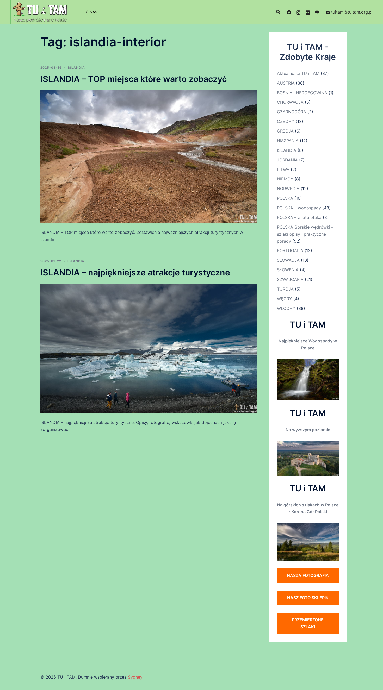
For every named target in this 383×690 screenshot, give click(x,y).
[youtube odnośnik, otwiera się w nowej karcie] (317, 12)
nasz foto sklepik (308, 597)
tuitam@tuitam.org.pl (352, 12)
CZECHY (285, 121)
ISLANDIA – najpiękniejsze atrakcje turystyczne (135, 272)
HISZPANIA (288, 140)
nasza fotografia (308, 575)
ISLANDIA (76, 68)
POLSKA (285, 198)
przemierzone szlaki (308, 623)
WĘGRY (284, 298)
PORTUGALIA (290, 250)
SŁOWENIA (288, 269)
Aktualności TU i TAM (298, 73)
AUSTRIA (286, 83)
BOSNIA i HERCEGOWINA (302, 92)
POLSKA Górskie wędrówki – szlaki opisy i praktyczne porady (305, 234)
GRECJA (285, 131)
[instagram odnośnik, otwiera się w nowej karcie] (298, 12)
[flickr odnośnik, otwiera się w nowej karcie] (308, 12)
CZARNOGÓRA (291, 111)
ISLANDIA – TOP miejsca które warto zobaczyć (133, 79)
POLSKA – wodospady (299, 207)
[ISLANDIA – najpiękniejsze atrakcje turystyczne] (148, 347)
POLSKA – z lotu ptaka (299, 217)
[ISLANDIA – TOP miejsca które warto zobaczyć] (148, 156)
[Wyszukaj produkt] (278, 12)
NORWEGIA (288, 188)
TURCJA (285, 289)
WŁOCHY (286, 308)
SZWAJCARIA (290, 279)
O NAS (91, 12)
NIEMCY (285, 178)
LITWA (283, 169)
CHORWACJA (290, 102)
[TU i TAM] (40, 11)
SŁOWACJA (288, 260)
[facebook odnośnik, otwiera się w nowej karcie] (289, 12)
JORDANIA (287, 159)
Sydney (135, 677)
